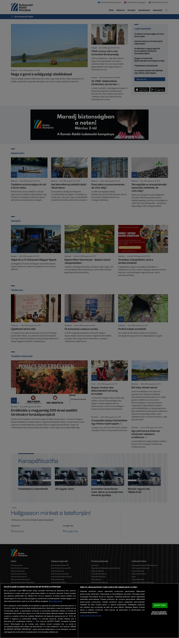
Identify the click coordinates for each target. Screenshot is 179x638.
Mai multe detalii (55, 601)
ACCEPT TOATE (160, 605)
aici (34, 621)
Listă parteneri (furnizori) (90, 616)
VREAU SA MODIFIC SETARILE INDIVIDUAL (159, 613)
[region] (89, 610)
